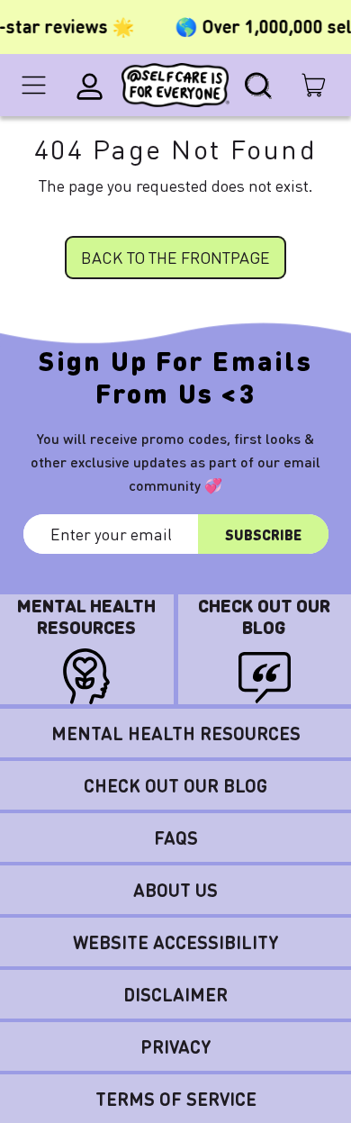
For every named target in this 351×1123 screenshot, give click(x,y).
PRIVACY (176, 1046)
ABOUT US (175, 889)
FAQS (176, 837)
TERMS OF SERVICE (175, 1098)
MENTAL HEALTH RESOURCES (176, 733)
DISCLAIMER (175, 994)
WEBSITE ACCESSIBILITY (176, 942)
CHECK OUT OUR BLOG (175, 785)
